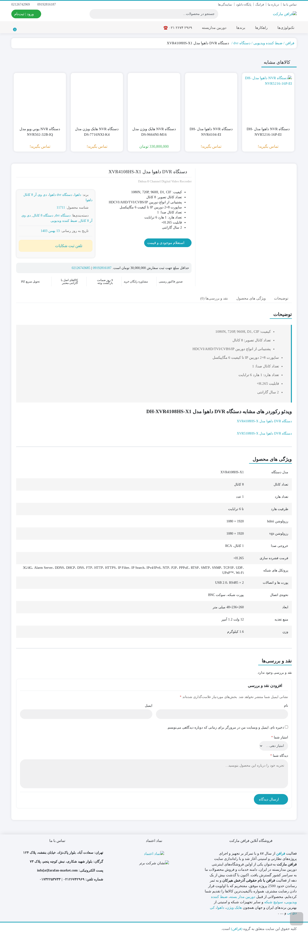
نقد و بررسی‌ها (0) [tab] (214, 298)
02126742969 (21, 4)
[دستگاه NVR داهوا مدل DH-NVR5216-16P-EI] (268, 99)
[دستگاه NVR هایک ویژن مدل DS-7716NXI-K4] (97, 99)
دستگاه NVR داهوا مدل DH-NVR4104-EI (211, 131)
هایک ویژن (234, 907)
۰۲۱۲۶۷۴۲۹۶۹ (73, 879)
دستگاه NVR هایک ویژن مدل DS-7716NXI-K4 (97, 131)
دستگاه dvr (241, 43)
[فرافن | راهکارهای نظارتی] (285, 14)
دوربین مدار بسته (242, 897)
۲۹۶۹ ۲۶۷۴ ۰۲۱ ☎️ (177, 28)
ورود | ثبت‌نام (24, 14)
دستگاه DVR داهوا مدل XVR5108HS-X (264, 433)
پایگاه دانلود (243, 4)
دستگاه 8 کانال (43, 215)
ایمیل (148, 705)
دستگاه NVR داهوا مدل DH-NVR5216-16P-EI (268, 131)
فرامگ (259, 4)
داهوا (77, 195)
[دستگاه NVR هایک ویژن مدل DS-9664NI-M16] (154, 99)
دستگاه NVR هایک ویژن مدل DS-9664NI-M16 (154, 131)
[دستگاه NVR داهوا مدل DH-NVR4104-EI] (211, 99)
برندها (240, 28)
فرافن (289, 43)
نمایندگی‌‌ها (225, 4)
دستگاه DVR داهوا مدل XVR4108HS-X (264, 421)
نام (286, 705)
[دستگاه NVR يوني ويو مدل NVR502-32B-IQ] (40, 99)
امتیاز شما (279, 737)
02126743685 (81, 268)
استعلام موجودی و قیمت (166, 243)
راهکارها (261, 28)
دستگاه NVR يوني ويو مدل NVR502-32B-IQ (39, 131)
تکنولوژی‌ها (285, 28)
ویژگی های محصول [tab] (251, 298)
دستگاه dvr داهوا (60, 195)
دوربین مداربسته (213, 28)
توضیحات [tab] (281, 298)
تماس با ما (290, 4)
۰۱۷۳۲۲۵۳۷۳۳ (50, 879)
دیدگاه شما (279, 755)
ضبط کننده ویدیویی (267, 43)
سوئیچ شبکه (273, 902)
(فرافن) (236, 929)
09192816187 (47, 4)
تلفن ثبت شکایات (68, 246)
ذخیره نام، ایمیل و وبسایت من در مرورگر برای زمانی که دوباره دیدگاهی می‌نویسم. (225, 727)
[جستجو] (94, 14)
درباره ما (273, 4)
